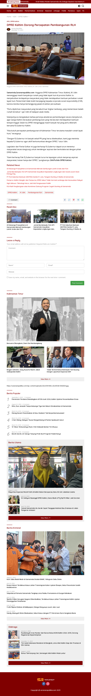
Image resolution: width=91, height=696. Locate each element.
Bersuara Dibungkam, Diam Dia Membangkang (24, 343)
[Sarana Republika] (19, 6)
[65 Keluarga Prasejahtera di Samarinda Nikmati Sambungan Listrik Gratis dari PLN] (19, 216)
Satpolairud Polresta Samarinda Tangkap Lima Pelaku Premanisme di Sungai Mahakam (39, 593)
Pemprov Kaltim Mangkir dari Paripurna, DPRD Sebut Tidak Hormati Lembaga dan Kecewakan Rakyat (45, 180)
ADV (8, 21)
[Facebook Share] (64, 200)
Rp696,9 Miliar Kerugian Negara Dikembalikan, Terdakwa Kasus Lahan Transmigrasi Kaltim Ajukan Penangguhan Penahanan (43, 600)
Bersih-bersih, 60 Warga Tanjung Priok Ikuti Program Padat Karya (36, 434)
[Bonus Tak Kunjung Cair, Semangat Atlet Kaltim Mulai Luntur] (14, 655)
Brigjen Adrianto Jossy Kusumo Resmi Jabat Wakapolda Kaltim (23, 371)
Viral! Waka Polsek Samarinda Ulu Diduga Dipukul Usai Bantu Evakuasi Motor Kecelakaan (50, 2)
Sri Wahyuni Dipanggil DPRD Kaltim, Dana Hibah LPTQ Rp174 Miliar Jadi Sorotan (50, 498)
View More (45, 379)
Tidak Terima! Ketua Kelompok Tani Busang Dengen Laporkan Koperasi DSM (63, 371)
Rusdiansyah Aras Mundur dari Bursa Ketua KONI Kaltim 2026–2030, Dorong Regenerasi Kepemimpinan (49, 634)
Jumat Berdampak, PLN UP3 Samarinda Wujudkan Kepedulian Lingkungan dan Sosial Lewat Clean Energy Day (43, 173)
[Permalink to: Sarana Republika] (8, 29)
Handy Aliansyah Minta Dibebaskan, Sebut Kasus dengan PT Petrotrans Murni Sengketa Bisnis (41, 613)
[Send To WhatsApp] (82, 200)
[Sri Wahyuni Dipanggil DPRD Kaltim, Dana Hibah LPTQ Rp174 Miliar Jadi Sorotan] (14, 499)
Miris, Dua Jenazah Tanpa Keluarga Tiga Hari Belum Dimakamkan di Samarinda (41, 406)
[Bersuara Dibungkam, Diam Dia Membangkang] (45, 319)
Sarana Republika (16, 28)
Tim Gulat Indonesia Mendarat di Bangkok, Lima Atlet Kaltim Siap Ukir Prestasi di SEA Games (51, 644)
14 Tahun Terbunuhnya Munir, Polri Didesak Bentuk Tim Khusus (35, 427)
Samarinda (49, 192)
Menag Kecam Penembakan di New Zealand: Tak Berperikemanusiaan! (38, 413)
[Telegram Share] (78, 200)
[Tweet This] (69, 200)
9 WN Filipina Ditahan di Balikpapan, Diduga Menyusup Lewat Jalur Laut (33, 607)
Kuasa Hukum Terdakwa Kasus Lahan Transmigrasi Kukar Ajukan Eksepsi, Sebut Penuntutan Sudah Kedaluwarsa (43, 586)
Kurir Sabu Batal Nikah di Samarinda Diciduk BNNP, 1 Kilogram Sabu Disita (34, 579)
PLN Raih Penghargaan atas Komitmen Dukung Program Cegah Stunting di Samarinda (39, 186)
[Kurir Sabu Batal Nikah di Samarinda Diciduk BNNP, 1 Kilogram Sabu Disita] (45, 553)
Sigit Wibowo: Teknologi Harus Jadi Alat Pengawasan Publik (29, 183)
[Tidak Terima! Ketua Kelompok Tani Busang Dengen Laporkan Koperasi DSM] (65, 357)
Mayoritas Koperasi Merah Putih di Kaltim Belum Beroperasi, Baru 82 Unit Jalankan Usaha (41, 492)
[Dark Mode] (79, 6)
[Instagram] (48, 684)
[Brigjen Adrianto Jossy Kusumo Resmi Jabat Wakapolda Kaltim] (25, 357)
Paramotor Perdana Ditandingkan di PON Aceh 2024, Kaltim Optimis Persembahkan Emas (45, 399)
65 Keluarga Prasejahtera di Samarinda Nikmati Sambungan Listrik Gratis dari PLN (37, 169)
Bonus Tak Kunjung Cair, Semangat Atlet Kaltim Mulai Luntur (43, 653)
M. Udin (22, 192)
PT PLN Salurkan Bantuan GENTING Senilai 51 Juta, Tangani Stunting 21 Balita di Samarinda (40, 177)
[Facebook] (44, 684)
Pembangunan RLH (35, 192)
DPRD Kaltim (14, 21)
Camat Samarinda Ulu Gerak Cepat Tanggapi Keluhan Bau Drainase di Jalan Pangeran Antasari (49, 509)
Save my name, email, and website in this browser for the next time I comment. (37, 277)
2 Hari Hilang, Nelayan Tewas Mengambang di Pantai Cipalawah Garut (38, 420)
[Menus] (8, 6)
